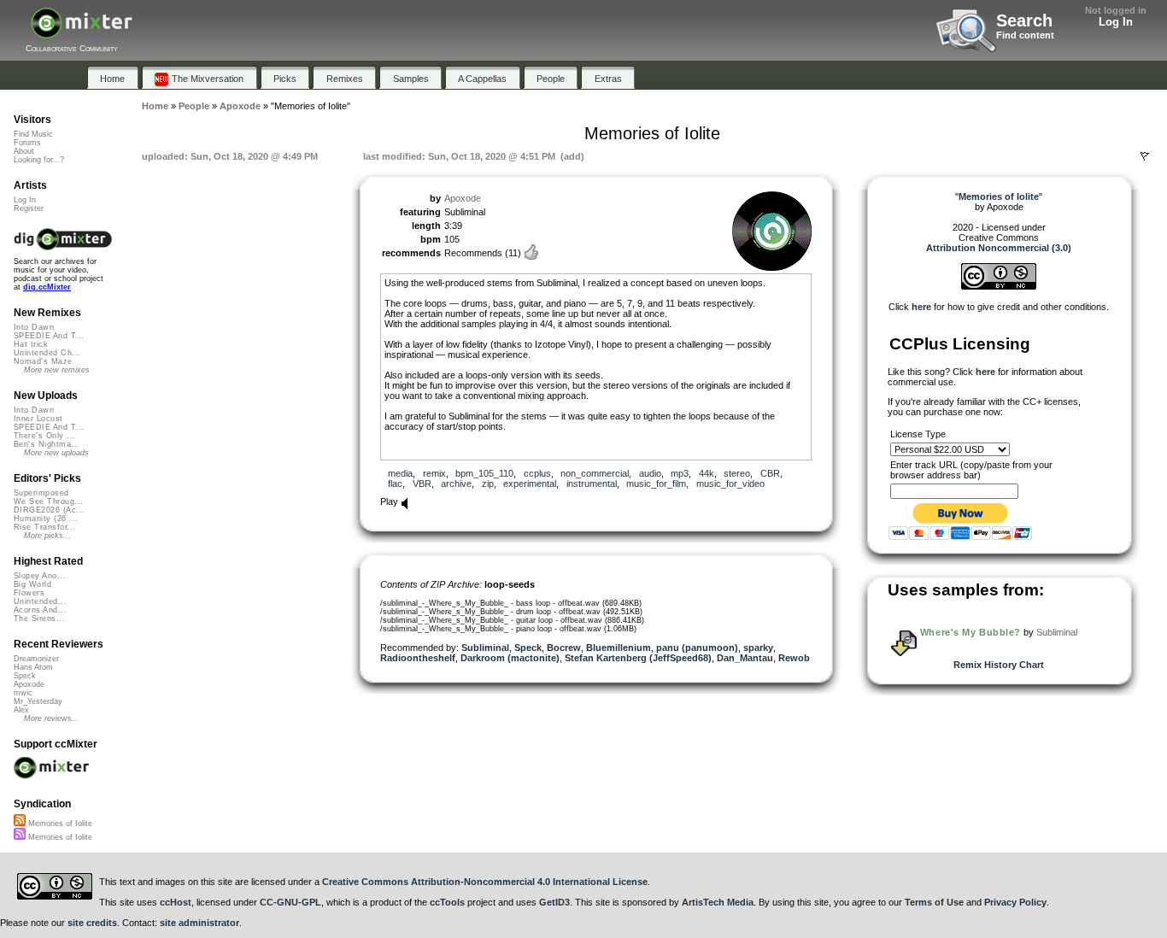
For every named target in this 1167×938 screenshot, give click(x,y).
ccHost (175, 902)
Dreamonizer (36, 658)
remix (434, 473)
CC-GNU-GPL (290, 902)
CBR (770, 473)
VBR (422, 483)
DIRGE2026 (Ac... (49, 510)
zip (488, 483)
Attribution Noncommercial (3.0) (998, 248)
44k (706, 473)
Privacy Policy (1015, 902)
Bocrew (564, 647)
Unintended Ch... (47, 353)
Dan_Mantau (745, 658)
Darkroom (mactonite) (510, 658)
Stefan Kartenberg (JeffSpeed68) (638, 658)
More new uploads (56, 452)
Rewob (794, 658)
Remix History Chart (998, 665)
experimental (529, 483)
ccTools (447, 902)
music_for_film (656, 483)
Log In (1116, 21)
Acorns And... (40, 610)
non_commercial (594, 473)
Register (29, 208)
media (400, 473)
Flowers (29, 593)
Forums (27, 142)
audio (650, 473)
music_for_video (730, 483)
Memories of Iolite (59, 823)
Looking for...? (39, 159)
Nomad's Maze (43, 361)
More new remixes (57, 370)
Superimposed (41, 493)
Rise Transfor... (44, 527)
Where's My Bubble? (970, 632)
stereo (737, 473)
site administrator (199, 922)
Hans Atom (33, 667)
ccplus (537, 473)
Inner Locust (38, 418)
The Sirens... (39, 618)
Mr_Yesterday (38, 701)
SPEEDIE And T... (49, 335)
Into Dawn (34, 327)
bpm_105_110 (484, 473)
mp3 (680, 473)
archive (456, 483)
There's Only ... (44, 435)
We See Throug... (48, 501)
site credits (92, 922)
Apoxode (462, 198)
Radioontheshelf (417, 658)
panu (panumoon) (697, 647)
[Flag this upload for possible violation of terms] (1145, 156)
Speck (528, 647)
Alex (21, 710)
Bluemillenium (618, 647)
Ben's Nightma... (46, 444)
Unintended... (40, 601)
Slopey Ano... (40, 576)
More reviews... (51, 718)
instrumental (591, 483)
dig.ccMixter (47, 287)
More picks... (47, 535)
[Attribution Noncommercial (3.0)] (998, 286)
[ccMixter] (82, 32)
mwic (23, 693)
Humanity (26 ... (46, 518)
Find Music (33, 134)
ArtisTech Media (718, 902)
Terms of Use (934, 902)
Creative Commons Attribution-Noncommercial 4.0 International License (485, 881)
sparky (758, 647)
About (24, 151)
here (921, 307)
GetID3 (554, 902)
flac (395, 483)
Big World (32, 584)
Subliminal (485, 647)
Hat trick (31, 344)
